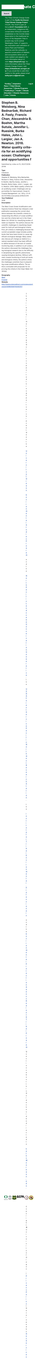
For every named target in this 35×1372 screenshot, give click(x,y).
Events (13, 95)
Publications (9, 91)
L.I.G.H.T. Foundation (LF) (17, 27)
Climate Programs (21, 88)
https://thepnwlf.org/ (17, 62)
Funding (8, 84)
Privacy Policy (26, 1290)
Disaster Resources (20, 93)
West (3, 277)
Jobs (7, 95)
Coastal (4, 280)
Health (18, 91)
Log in (30, 84)
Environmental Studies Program (26, 525)
